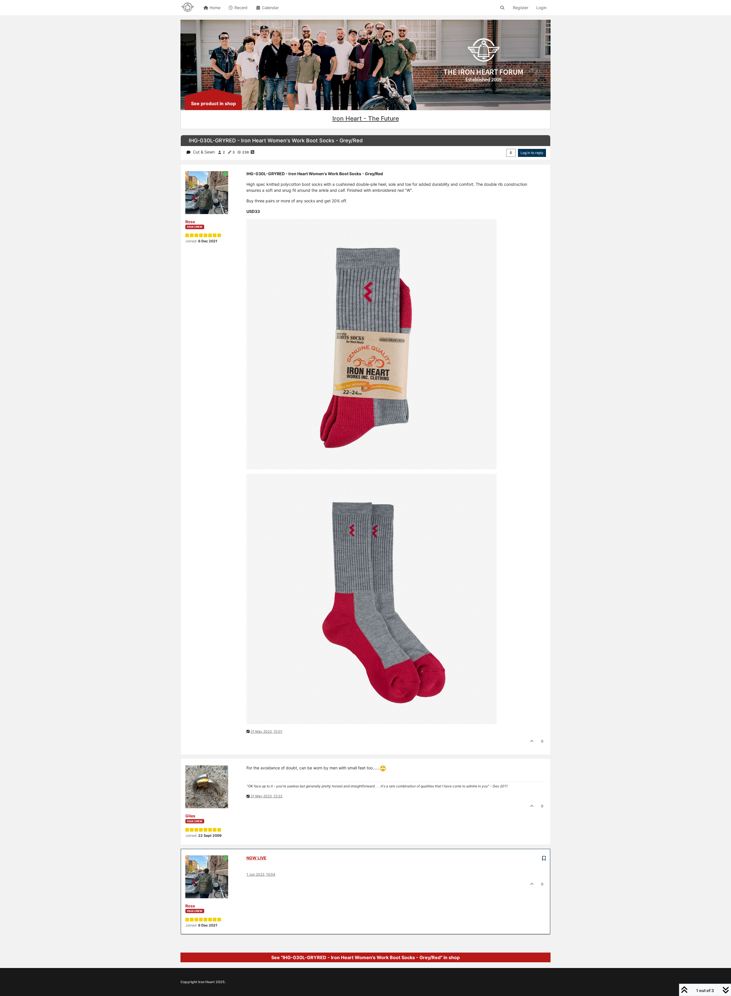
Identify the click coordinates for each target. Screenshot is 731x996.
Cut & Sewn (204, 151)
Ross (190, 221)
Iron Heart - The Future (365, 118)
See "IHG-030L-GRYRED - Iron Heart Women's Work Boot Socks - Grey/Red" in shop (365, 957)
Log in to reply (532, 153)
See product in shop (213, 103)
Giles (190, 815)
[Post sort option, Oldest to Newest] (511, 153)
